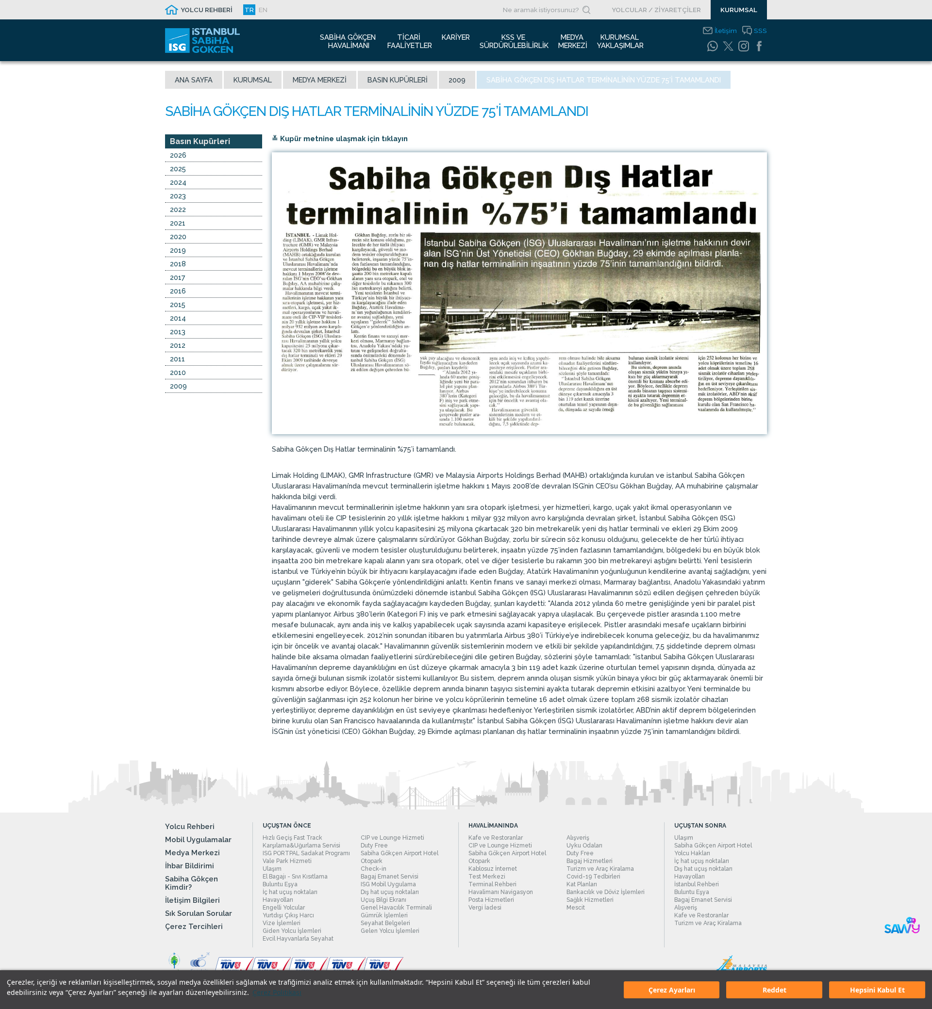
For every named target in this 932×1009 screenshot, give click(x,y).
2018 (178, 264)
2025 (178, 168)
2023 (178, 196)
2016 (178, 291)
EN (263, 10)
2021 (177, 223)
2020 (178, 236)
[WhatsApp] (712, 46)
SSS (760, 30)
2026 (178, 155)
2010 (178, 372)
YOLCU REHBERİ (207, 10)
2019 (178, 250)
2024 (178, 182)
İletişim (726, 30)
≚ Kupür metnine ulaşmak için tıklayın (340, 138)
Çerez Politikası (276, 992)
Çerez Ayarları (672, 989)
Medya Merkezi (320, 80)
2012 (177, 345)
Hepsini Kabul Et (877, 989)
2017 (177, 277)
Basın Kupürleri (397, 80)
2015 (177, 304)
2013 (177, 331)
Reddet (774, 989)
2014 (178, 318)
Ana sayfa (194, 80)
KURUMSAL (738, 10)
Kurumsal (252, 80)
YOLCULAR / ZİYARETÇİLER (656, 10)
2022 (178, 209)
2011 (177, 359)
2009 (457, 80)
